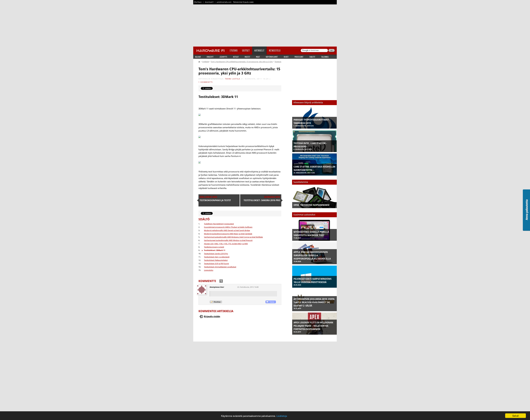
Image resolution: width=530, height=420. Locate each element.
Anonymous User (217, 287)
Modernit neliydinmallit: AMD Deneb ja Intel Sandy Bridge (227, 230)
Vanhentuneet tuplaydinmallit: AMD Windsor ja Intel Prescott (228, 240)
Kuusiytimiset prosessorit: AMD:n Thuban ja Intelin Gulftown (228, 227)
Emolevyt (210, 57)
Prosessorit (299, 57)
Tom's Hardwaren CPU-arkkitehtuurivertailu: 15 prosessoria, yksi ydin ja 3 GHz (242, 62)
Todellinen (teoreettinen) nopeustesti (219, 224)
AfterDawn (198, 2)
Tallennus (325, 57)
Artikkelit (205, 62)
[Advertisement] (265, 25)
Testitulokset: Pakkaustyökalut (216, 260)
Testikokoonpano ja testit (214, 247)
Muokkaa (217, 302)
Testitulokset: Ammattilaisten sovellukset (220, 267)
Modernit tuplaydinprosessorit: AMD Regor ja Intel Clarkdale (228, 234)
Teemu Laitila (232, 79)
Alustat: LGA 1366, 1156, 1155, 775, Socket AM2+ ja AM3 (226, 244)
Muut (258, 57)
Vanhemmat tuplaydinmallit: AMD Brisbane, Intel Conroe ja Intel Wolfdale (233, 237)
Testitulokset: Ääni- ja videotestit (216, 257)
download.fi (209, 2)
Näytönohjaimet (272, 57)
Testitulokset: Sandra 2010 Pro (216, 254)
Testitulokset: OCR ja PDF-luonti (216, 264)
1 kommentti (205, 82)
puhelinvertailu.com (224, 2)
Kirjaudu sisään (212, 316)
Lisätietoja (281, 416)
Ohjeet (286, 57)
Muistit (247, 57)
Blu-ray (198, 57)
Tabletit (312, 57)
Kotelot (236, 57)
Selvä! (515, 415)
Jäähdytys (223, 57)
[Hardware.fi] (210, 50)
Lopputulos (208, 270)
